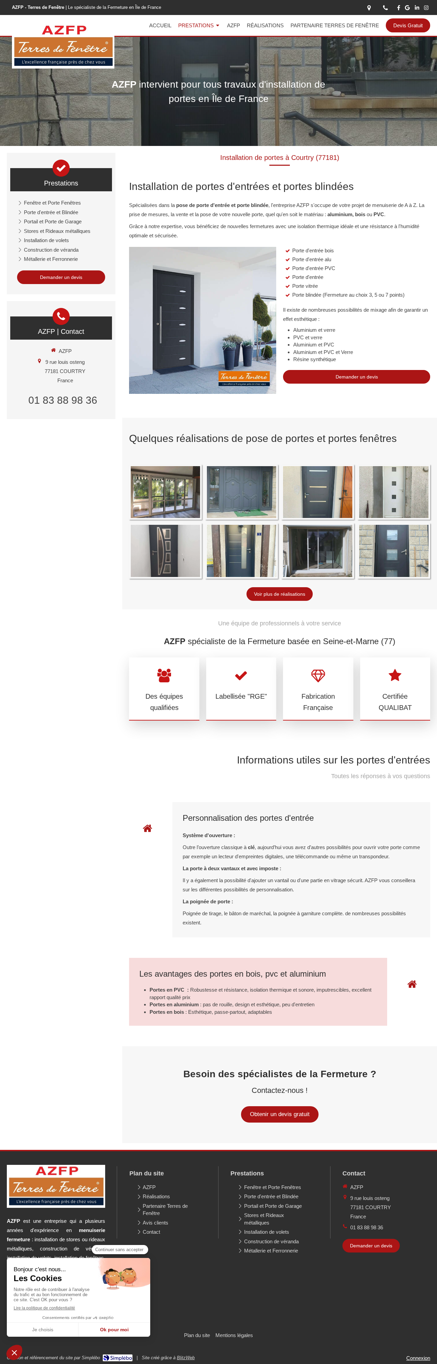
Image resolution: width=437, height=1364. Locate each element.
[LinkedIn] (417, 9)
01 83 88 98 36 (62, 400)
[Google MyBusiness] (407, 9)
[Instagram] (426, 9)
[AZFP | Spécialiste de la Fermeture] (63, 67)
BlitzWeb (186, 1357)
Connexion (418, 1358)
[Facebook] (398, 9)
